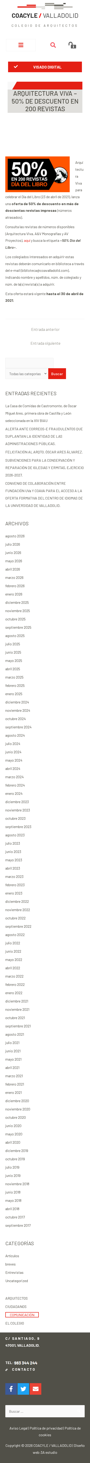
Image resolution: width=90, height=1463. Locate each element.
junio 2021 (13, 1051)
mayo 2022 (13, 959)
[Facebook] (11, 1389)
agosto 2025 (15, 635)
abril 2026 (12, 569)
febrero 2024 (15, 785)
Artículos (12, 1256)
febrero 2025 (15, 685)
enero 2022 (13, 992)
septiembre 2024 (18, 727)
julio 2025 (12, 644)
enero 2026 (13, 594)
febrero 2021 (14, 1084)
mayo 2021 (13, 1059)
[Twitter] (23, 1389)
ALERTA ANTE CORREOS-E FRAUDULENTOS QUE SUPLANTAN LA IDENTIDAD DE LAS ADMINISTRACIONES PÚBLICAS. (44, 436)
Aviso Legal (18, 1428)
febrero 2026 (15, 585)
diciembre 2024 (17, 702)
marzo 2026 (14, 577)
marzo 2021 (14, 1076)
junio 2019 (13, 1175)
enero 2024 (14, 793)
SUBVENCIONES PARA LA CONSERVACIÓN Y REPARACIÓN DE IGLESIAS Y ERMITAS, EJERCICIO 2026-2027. (44, 467)
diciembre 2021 (16, 1001)
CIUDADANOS (16, 1306)
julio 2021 (12, 1042)
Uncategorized (16, 1280)
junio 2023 (13, 851)
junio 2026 (13, 552)
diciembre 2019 (16, 1150)
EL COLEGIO (14, 1323)
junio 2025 (13, 652)
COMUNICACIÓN (22, 1315)
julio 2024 (12, 743)
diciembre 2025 (17, 602)
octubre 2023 (15, 818)
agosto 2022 (15, 934)
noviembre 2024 (17, 710)
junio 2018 (13, 1192)
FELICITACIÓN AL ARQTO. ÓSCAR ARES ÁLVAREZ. (44, 452)
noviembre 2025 (17, 610)
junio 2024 (13, 752)
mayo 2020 (13, 1134)
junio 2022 (13, 951)
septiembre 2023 (18, 826)
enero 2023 (13, 893)
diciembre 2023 (17, 801)
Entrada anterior (45, 329)
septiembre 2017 (18, 1225)
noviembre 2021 (17, 1009)
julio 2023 (12, 843)
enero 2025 (13, 693)
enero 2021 (13, 1092)
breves (10, 1264)
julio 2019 (12, 1167)
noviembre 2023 (17, 810)
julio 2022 (12, 943)
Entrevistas (14, 1272)
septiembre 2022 (18, 926)
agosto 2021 (14, 1034)
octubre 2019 (15, 1159)
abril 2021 (12, 1067)
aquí (27, 240)
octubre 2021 (15, 1017)
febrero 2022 (15, 984)
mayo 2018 (13, 1200)
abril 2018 (12, 1208)
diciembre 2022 (17, 901)
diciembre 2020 (17, 1100)
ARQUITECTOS (16, 1298)
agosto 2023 (15, 835)
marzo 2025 (14, 677)
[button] (45, 67)
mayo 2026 (13, 561)
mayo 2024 (13, 760)
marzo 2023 (14, 876)
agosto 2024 (15, 735)
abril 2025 (12, 669)
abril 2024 (12, 768)
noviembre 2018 (17, 1184)
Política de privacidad (46, 1428)
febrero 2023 (15, 885)
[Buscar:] (44, 1411)
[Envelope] (35, 1389)
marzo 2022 (14, 976)
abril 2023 (12, 868)
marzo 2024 (14, 777)
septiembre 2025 (18, 627)
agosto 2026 (15, 536)
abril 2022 (12, 968)
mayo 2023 (13, 860)
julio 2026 (12, 544)
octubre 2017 (15, 1217)
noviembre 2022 (17, 909)
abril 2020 (12, 1142)
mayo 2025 (13, 660)
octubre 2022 (15, 918)
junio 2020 (13, 1125)
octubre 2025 (15, 619)
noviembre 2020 (17, 1109)
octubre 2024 (15, 718)
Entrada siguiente (45, 343)
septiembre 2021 (18, 1026)
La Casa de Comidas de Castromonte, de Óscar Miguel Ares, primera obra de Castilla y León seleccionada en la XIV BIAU (41, 413)
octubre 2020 (15, 1117)
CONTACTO (22, 1369)
